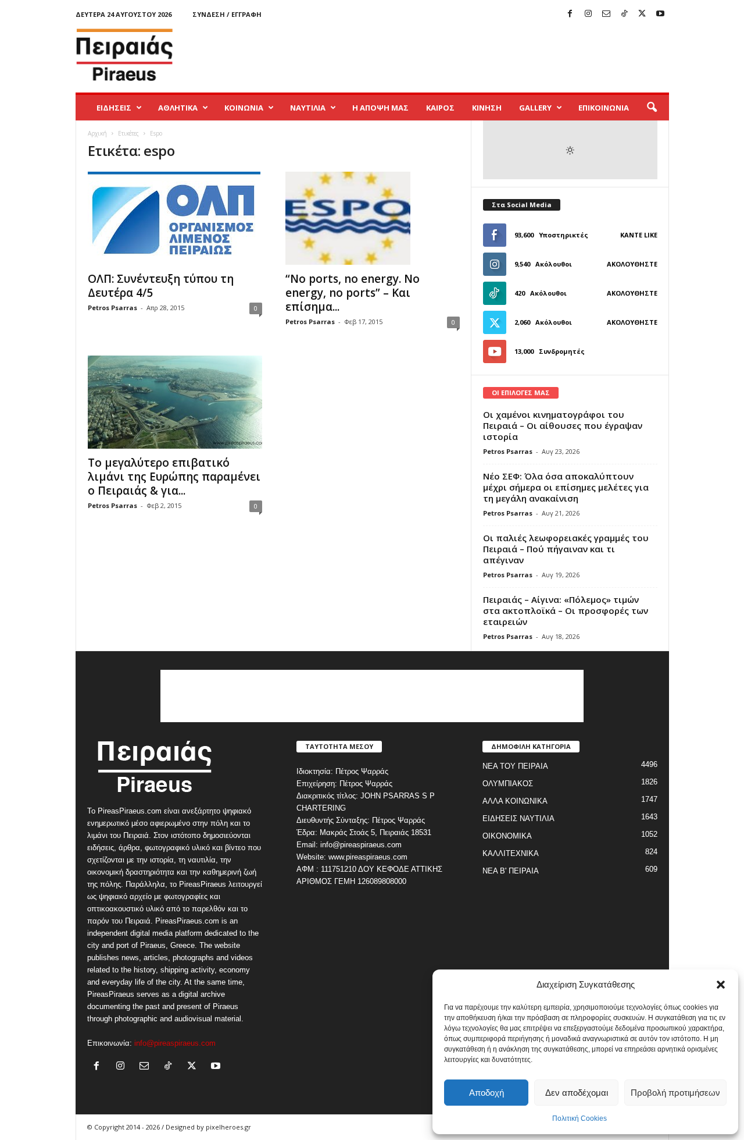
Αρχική (97, 133)
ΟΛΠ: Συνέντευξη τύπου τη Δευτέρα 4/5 (161, 285)
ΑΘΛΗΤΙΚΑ (178, 107)
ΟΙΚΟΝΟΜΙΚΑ (507, 836)
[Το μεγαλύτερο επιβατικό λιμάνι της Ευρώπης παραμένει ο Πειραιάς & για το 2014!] (175, 402)
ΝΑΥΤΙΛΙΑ (308, 107)
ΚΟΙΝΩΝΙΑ (243, 107)
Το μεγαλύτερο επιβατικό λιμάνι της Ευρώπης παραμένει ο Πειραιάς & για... (174, 476)
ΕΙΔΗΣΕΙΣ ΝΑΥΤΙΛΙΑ (518, 818)
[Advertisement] (457, 55)
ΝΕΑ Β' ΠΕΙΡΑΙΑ (510, 870)
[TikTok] (624, 14)
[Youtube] (660, 14)
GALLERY (535, 107)
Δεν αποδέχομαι (576, 1093)
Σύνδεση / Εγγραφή (227, 14)
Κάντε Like (638, 234)
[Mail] (606, 14)
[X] (642, 14)
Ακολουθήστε (632, 264)
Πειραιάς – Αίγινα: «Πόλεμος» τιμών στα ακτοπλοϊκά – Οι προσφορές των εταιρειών (565, 610)
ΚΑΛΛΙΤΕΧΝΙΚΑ (510, 853)
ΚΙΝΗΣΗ (487, 107)
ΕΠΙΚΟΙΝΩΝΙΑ (603, 107)
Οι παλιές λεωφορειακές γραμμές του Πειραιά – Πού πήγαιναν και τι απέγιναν (566, 549)
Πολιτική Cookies (579, 1118)
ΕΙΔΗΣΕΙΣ (113, 107)
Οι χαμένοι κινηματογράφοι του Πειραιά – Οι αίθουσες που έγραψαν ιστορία (562, 425)
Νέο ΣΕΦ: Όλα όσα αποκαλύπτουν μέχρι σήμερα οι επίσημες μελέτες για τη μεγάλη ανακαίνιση (566, 487)
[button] (721, 984)
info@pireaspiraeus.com (175, 1043)
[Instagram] (588, 14)
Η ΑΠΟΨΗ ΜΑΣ (380, 107)
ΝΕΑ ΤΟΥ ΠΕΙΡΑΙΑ (515, 766)
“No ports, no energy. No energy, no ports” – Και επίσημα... (352, 292)
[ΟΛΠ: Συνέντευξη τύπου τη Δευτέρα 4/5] (175, 218)
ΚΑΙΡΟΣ (440, 107)
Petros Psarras (112, 307)
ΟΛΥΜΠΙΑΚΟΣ (507, 783)
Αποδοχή (486, 1093)
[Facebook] (570, 14)
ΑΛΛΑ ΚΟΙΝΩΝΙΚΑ (515, 801)
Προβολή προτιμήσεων (675, 1093)
